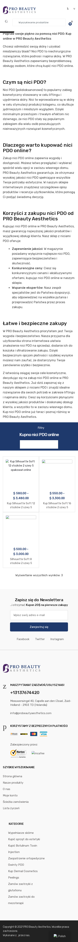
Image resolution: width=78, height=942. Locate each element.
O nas (6, 789)
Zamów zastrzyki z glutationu (20, 887)
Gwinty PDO (16, 864)
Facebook (23, 639)
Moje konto (10, 795)
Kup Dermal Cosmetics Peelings (23, 874)
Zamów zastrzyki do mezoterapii (21, 900)
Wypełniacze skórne (21, 833)
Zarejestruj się (39, 627)
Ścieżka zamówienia (16, 802)
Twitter (40, 639)
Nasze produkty (13, 782)
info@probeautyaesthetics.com (30, 713)
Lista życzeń (11, 808)
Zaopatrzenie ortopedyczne (26, 858)
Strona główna (12, 776)
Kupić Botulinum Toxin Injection (22, 849)
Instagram (57, 639)
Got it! (63, 6)
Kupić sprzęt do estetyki (24, 839)
